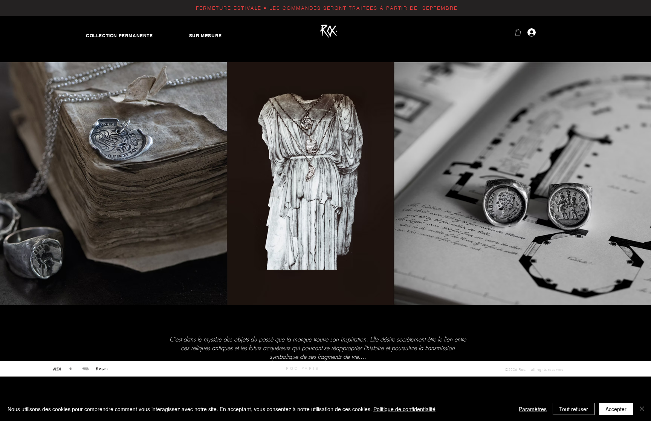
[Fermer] (641, 409)
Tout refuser (573, 409)
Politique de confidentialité (404, 409)
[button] (518, 32)
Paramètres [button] (533, 409)
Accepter (616, 409)
